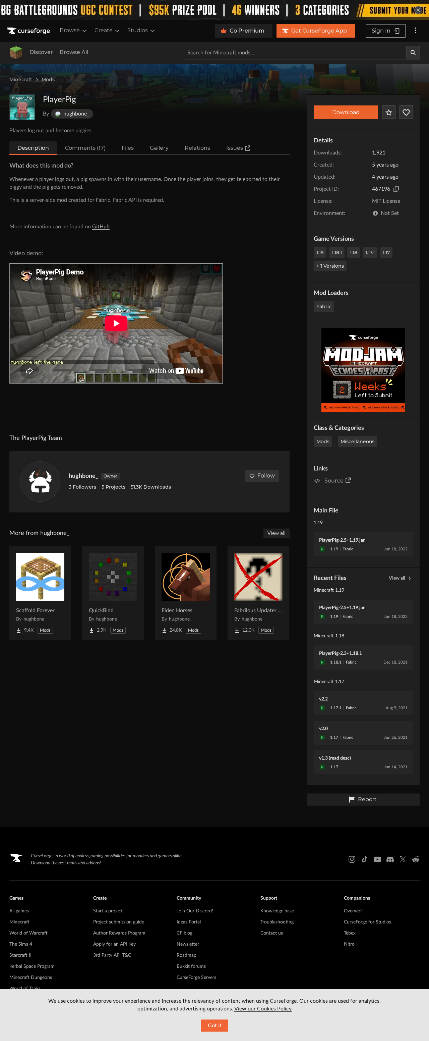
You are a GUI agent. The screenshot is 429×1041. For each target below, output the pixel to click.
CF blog (184, 933)
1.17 (386, 253)
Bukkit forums (191, 966)
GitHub (101, 226)
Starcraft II (20, 955)
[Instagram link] (352, 859)
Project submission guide (118, 922)
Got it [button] (215, 1025)
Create (104, 30)
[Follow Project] (406, 112)
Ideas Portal (189, 922)
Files (128, 148)
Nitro (349, 944)
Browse (70, 30)
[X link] (403, 859)
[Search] (413, 52)
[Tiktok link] (365, 859)
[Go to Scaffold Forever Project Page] (40, 593)
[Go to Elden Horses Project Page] (186, 593)
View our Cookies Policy (263, 1008)
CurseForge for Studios (367, 922)
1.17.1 (370, 253)
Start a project (108, 911)
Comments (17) (85, 148)
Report (367, 799)
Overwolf (353, 911)
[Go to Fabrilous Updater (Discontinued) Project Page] (258, 593)
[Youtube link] (377, 859)
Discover (41, 52)
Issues (234, 148)
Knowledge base (277, 911)
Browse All (74, 52)
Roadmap (186, 955)
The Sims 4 (20, 944)
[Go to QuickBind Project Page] (113, 593)
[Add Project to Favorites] (388, 112)
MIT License (386, 201)
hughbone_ (83, 476)
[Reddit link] (416, 859)
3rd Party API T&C (112, 955)
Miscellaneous (357, 442)
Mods (48, 80)
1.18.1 (337, 253)
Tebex (350, 933)
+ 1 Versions (330, 266)
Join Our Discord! (195, 911)
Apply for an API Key (114, 944)
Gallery (159, 148)
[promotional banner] (214, 10)
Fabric (323, 307)
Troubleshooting (277, 922)
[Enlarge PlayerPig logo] (22, 107)
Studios (137, 30)
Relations (197, 148)
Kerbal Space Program (32, 966)
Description (33, 148)
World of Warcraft (28, 933)
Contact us (271, 933)
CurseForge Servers (196, 977)
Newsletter (188, 944)
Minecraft (20, 80)
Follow (266, 475)
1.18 (353, 253)
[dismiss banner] (418, 10)
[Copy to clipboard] (396, 189)
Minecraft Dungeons (30, 977)
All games (19, 911)
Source (334, 481)
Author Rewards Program (119, 933)
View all (397, 578)
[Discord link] (390, 859)
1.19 (320, 253)
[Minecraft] (16, 52)
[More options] (415, 31)
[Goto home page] (29, 31)
